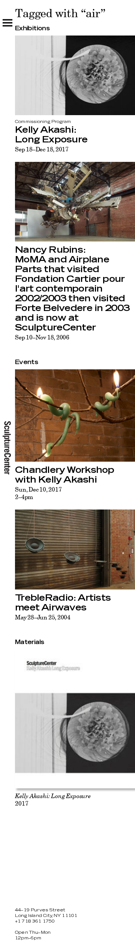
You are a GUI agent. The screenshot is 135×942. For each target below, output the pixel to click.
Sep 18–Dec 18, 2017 (42, 149)
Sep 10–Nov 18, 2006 (42, 337)
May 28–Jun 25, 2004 (42, 617)
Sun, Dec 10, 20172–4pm (38, 493)
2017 (53, 799)
